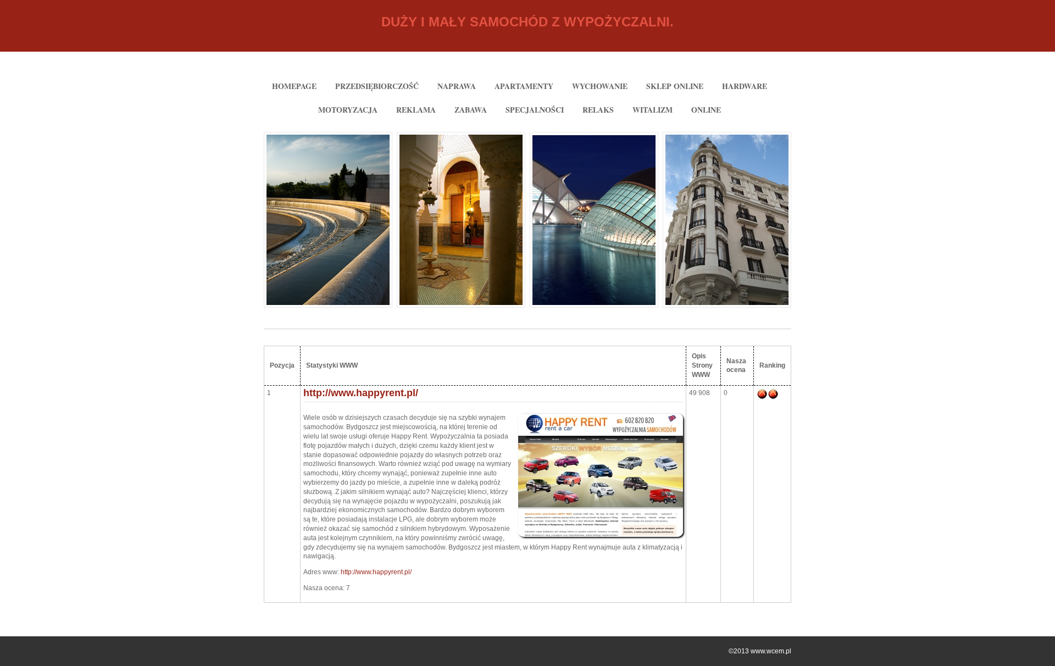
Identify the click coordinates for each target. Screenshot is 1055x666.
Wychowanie (600, 86)
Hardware (744, 86)
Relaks (598, 109)
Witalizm (652, 109)
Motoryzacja (347, 109)
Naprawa (456, 86)
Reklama (416, 109)
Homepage (294, 86)
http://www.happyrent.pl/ (360, 392)
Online (706, 109)
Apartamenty (524, 86)
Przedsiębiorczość (377, 86)
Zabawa (470, 109)
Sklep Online (674, 86)
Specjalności (535, 109)
